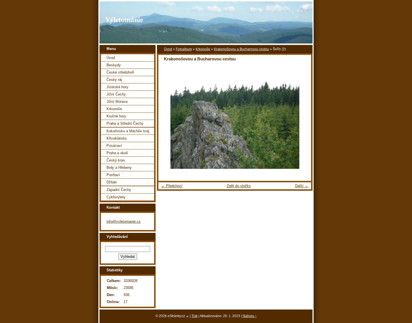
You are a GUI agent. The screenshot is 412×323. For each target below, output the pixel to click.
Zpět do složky (239, 186)
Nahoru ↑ (250, 316)
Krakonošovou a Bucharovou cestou (241, 49)
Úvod (168, 49)
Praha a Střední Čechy (125, 123)
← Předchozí (171, 186)
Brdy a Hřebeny (119, 167)
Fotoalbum (184, 49)
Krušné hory (116, 116)
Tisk (194, 316)
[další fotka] (302, 120)
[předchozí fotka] (167, 120)
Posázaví (114, 146)
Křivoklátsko (117, 138)
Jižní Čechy (116, 94)
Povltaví (113, 175)
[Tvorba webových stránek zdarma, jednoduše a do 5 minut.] (188, 316)
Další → (301, 186)
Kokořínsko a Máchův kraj (128, 131)
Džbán (112, 182)
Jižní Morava (117, 101)
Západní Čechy (119, 190)
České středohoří (120, 72)
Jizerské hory (117, 87)
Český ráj (114, 80)
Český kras (116, 160)
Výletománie (124, 19)
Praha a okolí (117, 153)
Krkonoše (203, 49)
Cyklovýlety (116, 197)
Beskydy (114, 65)
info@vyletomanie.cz (124, 221)
